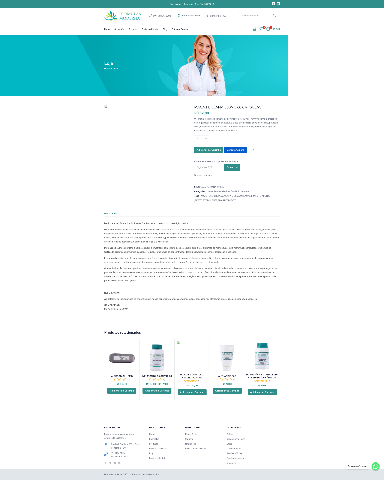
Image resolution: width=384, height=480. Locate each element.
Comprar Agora (235, 150)
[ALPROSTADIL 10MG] (122, 358)
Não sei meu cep (203, 175)
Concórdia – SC (218, 15)
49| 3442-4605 (118, 453)
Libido (115, 68)
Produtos (133, 29)
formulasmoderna (190, 15)
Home (107, 29)
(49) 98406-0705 (162, 15)
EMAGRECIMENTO (227, 200)
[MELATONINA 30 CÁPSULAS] (157, 358)
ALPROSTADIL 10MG (122, 376)
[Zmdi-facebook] (273, 3)
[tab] (114, 214)
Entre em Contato (180, 29)
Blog (165, 29)
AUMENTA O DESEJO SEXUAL (235, 196)
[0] (261, 29)
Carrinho (189, 439)
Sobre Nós (119, 29)
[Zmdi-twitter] (110, 463)
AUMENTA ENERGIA (210, 196)
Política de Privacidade (196, 448)
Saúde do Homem (240, 191)
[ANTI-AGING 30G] (227, 358)
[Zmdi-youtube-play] (114, 463)
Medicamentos (234, 448)
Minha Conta (191, 434)
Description (110, 213)
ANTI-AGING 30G (227, 376)
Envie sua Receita (150, 29)
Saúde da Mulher (222, 191)
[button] (273, 29)
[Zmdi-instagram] (278, 3)
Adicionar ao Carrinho (208, 150)
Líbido (229, 444)
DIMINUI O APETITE (260, 196)
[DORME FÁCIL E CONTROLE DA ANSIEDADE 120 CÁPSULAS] (262, 356)
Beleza (230, 434)
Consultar (232, 167)
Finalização (190, 444)
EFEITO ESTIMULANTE (206, 200)
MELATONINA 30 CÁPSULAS (157, 376)
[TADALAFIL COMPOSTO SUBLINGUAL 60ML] (192, 356)
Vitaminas (231, 463)
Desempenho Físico (236, 439)
